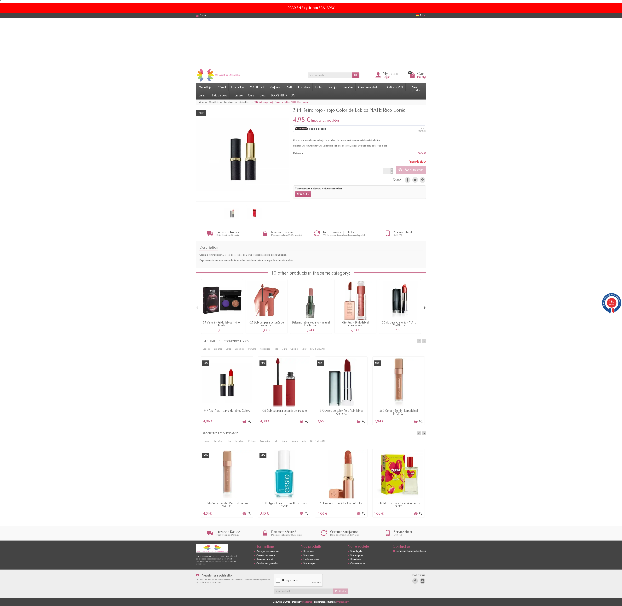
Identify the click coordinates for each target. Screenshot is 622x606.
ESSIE (289, 87)
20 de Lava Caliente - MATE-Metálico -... (400, 324)
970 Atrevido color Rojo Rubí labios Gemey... (341, 412)
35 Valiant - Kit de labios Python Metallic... (222, 324)
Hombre (237, 95)
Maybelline (237, 87)
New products (417, 89)
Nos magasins (356, 555)
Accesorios (265, 348)
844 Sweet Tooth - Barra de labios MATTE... (227, 504)
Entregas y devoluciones (267, 551)
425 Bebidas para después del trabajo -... (266, 324)
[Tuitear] (415, 180)
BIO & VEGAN (393, 87)
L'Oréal (221, 87)
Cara (251, 95)
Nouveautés (308, 555)
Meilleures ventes (311, 559)
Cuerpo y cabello (368, 87)
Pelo (276, 348)
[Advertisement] (311, 42)
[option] (227, 390)
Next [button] (424, 341)
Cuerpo (294, 348)
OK (355, 75)
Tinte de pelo (219, 95)
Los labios (304, 87)
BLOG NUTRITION (283, 95)
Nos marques (309, 563)
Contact (203, 15)
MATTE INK (257, 87)
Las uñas (348, 87)
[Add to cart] (244, 421)
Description (208, 247)
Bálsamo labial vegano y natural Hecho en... (311, 324)
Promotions (308, 551)
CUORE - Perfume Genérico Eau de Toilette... (398, 504)
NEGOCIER (303, 194)
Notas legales (356, 551)
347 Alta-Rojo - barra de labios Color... (227, 410)
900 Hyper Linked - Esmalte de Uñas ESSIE (284, 504)
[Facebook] (415, 581)
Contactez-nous (357, 563)
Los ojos (332, 87)
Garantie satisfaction (265, 555)
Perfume (275, 87)
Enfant (202, 95)
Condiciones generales (267, 563)
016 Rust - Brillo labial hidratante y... (355, 324)
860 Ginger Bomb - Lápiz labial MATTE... (398, 412)
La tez (318, 87)
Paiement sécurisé (264, 559)
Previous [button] (419, 341)
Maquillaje (205, 87)
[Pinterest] (422, 180)
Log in (386, 77)
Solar (304, 348)
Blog (262, 95)
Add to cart (414, 170)
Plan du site (355, 559)
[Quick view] (249, 421)
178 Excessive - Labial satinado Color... (341, 503)
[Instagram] (422, 581)
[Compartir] (407, 180)
